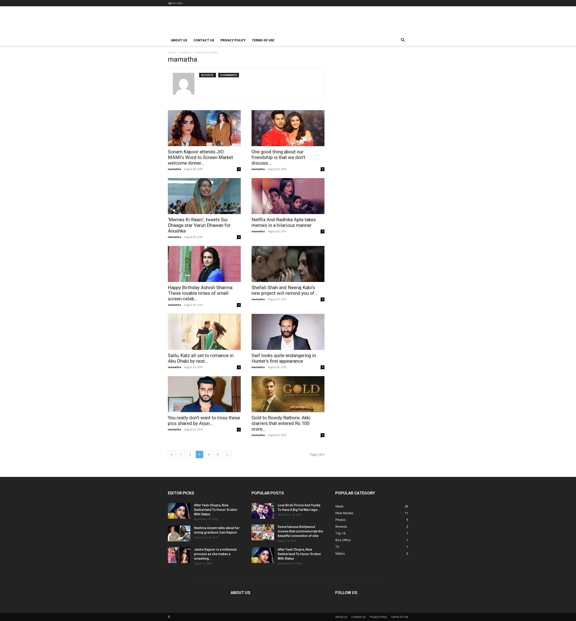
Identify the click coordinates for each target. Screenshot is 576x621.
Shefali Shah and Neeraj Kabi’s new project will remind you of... (285, 290)
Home (172, 52)
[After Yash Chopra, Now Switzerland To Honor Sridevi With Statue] (179, 511)
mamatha (174, 169)
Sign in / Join (175, 3)
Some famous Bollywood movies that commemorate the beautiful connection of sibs (300, 531)
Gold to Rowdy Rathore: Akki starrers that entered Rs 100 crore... (281, 423)
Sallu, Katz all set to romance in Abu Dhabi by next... (201, 358)
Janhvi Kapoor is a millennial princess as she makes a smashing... (215, 554)
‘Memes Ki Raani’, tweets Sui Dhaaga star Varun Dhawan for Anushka (199, 225)
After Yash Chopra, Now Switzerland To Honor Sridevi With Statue (215, 509)
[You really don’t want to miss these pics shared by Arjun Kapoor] (204, 394)
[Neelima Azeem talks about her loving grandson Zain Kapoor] (179, 533)
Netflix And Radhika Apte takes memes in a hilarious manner (284, 222)
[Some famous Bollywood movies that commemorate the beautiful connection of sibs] (263, 532)
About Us (179, 40)
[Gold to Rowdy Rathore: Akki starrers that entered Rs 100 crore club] (288, 394)
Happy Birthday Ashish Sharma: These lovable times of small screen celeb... (200, 293)
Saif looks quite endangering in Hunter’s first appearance (284, 358)
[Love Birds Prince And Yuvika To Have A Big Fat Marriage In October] (263, 511)
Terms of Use (263, 40)
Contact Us (204, 40)
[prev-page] (172, 454)
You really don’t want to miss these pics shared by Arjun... (204, 420)
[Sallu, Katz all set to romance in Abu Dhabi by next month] (204, 332)
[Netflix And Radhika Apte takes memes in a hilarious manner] (288, 196)
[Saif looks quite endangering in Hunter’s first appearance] (288, 332)
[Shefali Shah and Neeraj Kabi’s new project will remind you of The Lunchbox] (288, 264)
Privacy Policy (232, 40)
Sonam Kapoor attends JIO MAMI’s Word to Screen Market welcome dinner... (200, 157)
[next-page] (227, 454)
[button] (402, 40)
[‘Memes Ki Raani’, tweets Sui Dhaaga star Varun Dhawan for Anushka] (204, 196)
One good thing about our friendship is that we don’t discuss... (278, 157)
